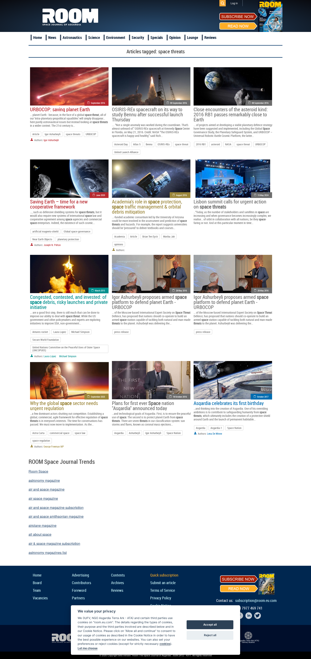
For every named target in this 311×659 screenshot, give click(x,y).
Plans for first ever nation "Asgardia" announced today (143, 406)
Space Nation (174, 433)
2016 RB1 (201, 144)
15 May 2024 (262, 195)
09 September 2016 (178, 102)
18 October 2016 (180, 396)
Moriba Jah (169, 236)
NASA (228, 144)
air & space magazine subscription (54, 543)
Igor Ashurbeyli (53, 134)
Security (138, 37)
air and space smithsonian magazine (56, 516)
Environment (115, 37)
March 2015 (100, 290)
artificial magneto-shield (45, 231)
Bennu (149, 144)
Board (37, 582)
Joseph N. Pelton (52, 245)
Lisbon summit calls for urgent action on (230, 204)
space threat (181, 144)
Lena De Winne (214, 433)
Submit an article (163, 582)
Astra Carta (38, 433)
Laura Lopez (59, 332)
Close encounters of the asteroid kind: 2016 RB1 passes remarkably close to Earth (231, 114)
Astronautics (72, 37)
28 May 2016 (181, 290)
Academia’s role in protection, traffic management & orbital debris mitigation (147, 206)
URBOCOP (91, 134)
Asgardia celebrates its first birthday (229, 403)
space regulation (41, 440)
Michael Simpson (80, 332)
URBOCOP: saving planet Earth (60, 109)
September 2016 (98, 102)
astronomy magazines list (48, 552)
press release (121, 332)
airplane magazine (42, 525)
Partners (78, 598)
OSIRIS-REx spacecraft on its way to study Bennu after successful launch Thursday (147, 114)
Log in (234, 3)
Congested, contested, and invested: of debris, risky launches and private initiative (69, 302)
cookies (165, 643)
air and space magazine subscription (56, 507)
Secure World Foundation (45, 340)
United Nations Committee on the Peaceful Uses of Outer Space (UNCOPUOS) (66, 348)
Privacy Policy (160, 598)
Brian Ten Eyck (150, 236)
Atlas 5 (136, 144)
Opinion (175, 37)
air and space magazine (47, 489)
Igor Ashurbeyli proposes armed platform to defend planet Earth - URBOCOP (149, 302)
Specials (156, 37)
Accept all (210, 624)
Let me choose (88, 648)
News (52, 37)
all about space (40, 534)
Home (37, 37)
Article (35, 134)
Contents (118, 575)
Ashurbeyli (134, 433)
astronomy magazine (44, 480)
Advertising (80, 575)
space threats (73, 134)
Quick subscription (164, 575)
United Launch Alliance (126, 152)
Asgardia (119, 433)
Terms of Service (162, 590)
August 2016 (181, 195)
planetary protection (68, 239)
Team (37, 590)
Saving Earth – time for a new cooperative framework (59, 204)
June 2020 (100, 195)
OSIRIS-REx (164, 144)
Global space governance (77, 231)
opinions (118, 244)
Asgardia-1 (216, 428)
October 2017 (262, 396)
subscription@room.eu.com (256, 600)
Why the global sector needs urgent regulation (64, 406)
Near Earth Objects (42, 239)
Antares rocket (40, 332)
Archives (117, 582)
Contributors (81, 582)
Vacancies (40, 598)
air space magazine (43, 498)
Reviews (210, 37)
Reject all (210, 635)
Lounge (192, 37)
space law (80, 433)
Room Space (38, 471)
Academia (119, 236)
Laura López (50, 356)
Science (94, 37)
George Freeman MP (54, 446)
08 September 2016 (260, 102)
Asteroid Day (121, 144)
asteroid (215, 144)
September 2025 (98, 396)
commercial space (59, 433)
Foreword (79, 590)
